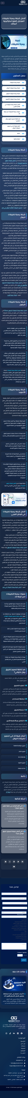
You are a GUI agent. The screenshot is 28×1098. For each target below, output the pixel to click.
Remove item (20, 914)
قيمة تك (8, 792)
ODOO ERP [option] (24, 933)
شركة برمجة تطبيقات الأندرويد (13, 99)
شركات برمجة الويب (12, 295)
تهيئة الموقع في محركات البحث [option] (19, 927)
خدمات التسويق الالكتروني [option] (20, 925)
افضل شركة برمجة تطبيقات (14, 370)
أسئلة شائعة (17, 139)
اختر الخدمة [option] (24, 920)
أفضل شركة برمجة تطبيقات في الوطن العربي (12, 106)
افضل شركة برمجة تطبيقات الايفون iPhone (15, 311)
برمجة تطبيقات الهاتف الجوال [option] (20, 923)
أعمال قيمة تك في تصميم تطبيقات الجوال (13, 127)
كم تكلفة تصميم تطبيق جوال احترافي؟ (13, 120)
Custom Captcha (22, 952)
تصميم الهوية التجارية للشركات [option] (19, 935)
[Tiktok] (10, 1033)
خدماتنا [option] (25, 918)
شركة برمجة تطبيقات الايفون (13, 94)
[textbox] (14, 916)
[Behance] (14, 1033)
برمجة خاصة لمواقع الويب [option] (21, 936)
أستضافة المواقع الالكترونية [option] (20, 930)
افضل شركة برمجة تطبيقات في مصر (12, 587)
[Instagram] (6, 1033)
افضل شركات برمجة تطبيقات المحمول (17, 548)
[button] (22, 861)
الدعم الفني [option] (24, 940)
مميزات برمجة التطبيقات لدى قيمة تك (12, 113)
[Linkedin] (18, 1033)
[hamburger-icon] (2, 3)
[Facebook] (21, 1033)
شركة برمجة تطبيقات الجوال (13, 88)
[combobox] (14, 926)
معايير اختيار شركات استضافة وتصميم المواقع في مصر (15, 995)
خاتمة (18, 133)
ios (26, 228)
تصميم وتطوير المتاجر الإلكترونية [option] (19, 928)
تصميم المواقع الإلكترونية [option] (21, 922)
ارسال (23, 960)
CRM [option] (25, 931)
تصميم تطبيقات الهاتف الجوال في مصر (12, 208)
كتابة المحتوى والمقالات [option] (21, 938)
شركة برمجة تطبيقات (15, 82)
